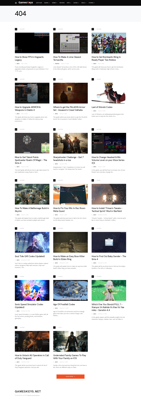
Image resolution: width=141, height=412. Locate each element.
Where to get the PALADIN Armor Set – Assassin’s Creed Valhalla (69, 108)
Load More (69, 376)
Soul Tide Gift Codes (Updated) (30, 256)
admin (18, 63)
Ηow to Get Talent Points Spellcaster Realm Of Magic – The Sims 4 (31, 160)
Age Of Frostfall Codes (64, 304)
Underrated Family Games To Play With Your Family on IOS (69, 357)
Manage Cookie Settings (33, 395)
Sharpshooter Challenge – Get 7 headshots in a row (68, 159)
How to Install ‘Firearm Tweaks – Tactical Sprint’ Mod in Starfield (107, 210)
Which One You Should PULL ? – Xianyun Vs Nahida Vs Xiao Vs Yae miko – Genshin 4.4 (108, 307)
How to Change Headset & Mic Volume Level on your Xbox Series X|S (108, 160)
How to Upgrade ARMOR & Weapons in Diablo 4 (27, 108)
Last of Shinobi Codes (102, 107)
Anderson (57, 63)
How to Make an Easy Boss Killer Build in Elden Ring (69, 258)
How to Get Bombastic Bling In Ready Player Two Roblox (106, 58)
